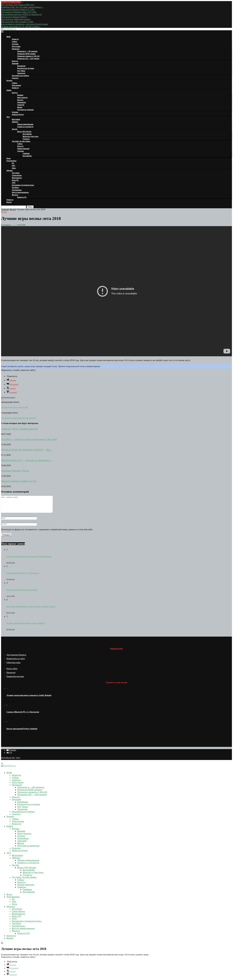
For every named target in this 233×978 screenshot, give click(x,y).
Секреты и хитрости (25, 127)
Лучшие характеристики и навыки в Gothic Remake (29, 556)
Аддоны (15, 44)
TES (8, 117)
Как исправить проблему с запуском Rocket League (24, 24)
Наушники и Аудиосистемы (23, 185)
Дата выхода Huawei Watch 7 (14, 17)
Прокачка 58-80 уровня (26, 54)
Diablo (8, 90)
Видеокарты (17, 178)
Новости (15, 39)
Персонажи (16, 85)
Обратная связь (13, 662)
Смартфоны (17, 175)
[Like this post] (3, 400)
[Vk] (4, 768)
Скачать (15, 78)
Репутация (16, 46)
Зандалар (21, 73)
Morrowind (16, 119)
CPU (13, 183)
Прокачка (15, 49)
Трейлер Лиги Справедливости (19, 428)
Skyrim (14, 129)
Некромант (21, 102)
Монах (19, 107)
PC (13, 163)
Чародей (20, 105)
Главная (4, 209)
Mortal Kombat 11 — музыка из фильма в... (26, 460)
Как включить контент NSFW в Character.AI (21, 14)
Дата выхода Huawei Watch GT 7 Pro (17, 9)
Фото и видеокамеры (20, 192)
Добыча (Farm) (18, 115)
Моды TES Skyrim (24, 132)
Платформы (11, 161)
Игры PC (15, 180)
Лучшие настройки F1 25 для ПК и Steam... (21, 26)
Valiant (14, 225)
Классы (15, 61)
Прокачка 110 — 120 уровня (28, 59)
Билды (15, 93)
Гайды (14, 42)
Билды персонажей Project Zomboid (21, 590)
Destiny (9, 81)
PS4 (13, 166)
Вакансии (11, 672)
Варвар (20, 95)
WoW (8, 37)
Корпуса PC (22, 197)
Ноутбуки (15, 173)
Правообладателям (15, 676)
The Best (15, 188)
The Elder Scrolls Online (21, 141)
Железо (15, 195)
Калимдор (21, 66)
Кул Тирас (21, 71)
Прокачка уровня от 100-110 (28, 56)
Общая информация (25, 124)
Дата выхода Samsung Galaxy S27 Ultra (18, 12)
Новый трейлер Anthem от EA (18, 481)
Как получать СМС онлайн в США (17, 22)
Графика (26, 153)
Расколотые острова (25, 68)
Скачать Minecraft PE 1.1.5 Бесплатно (22, 573)
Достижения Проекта (16, 655)
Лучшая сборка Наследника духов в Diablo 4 (25, 623)
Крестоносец (22, 98)
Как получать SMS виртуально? (15, 19)
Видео (9, 202)
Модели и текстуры (30, 136)
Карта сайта (11, 668)
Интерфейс (27, 134)
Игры (8, 158)
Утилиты (26, 139)
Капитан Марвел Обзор (15, 470)
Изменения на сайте (15, 658)
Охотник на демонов (25, 110)
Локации (15, 63)
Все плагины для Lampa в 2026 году (17, 5)
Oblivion (15, 122)
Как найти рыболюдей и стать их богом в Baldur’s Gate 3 (31, 607)
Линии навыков (23, 149)
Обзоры (9, 171)
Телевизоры (17, 190)
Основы (15, 112)
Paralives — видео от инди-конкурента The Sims (29, 439)
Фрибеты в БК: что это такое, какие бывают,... (22, 7)
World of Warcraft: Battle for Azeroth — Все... (27, 449)
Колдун (20, 100)
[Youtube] (2, 768)
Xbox (14, 168)
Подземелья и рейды (20, 76)
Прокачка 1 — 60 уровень (27, 51)
